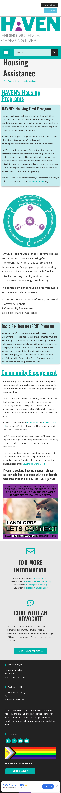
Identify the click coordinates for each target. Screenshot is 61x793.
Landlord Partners (36, 181)
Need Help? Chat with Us (30, 650)
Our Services (13, 81)
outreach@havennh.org (35, 584)
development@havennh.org (37, 581)
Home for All (32, 422)
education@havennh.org (36, 587)
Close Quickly (49, 5)
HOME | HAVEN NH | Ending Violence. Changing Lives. (4, 81)
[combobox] (36, 52)
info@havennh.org (41, 578)
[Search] (54, 52)
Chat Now (51, 10)
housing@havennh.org (33, 463)
